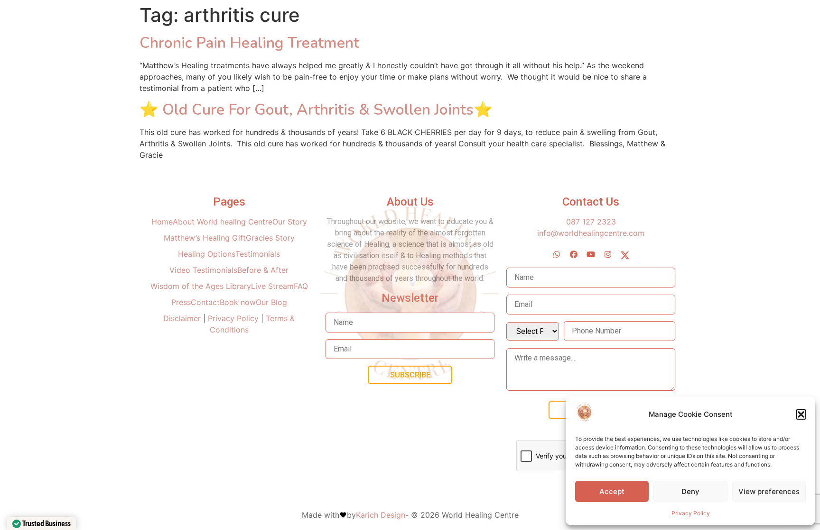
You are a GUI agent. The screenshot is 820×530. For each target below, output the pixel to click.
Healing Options (206, 254)
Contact (205, 302)
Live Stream (272, 286)
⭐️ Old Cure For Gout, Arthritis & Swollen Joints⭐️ (316, 109)
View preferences (769, 491)
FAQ (301, 286)
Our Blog (271, 302)
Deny (690, 491)
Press (181, 302)
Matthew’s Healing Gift (205, 238)
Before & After (263, 270)
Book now (238, 302)
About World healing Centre (222, 221)
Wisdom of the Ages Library (200, 286)
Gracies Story (270, 238)
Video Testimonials (203, 270)
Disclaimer (183, 318)
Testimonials (257, 254)
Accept (611, 491)
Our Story (289, 221)
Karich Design (380, 515)
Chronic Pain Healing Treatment (249, 43)
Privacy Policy (690, 513)
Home (162, 221)
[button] (801, 414)
